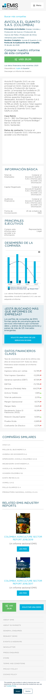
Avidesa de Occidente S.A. (14, 454)
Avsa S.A (6, 445)
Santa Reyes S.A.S (10, 478)
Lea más (23, 549)
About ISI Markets (12, 625)
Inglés (18, 68)
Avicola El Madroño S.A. (14, 468)
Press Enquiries (11, 652)
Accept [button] (18, 691)
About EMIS (8, 620)
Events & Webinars (12, 642)
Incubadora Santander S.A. (15, 464)
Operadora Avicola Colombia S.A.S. (19, 459)
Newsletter (9, 647)
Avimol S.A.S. (8, 483)
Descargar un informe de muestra (17, 71)
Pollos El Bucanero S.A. (14, 449)
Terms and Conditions (14, 663)
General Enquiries (12, 631)
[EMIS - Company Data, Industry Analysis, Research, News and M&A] (10, 6)
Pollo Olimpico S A (11, 487)
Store (6, 658)
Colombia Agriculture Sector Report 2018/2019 (23, 538)
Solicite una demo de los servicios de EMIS (23, 339)
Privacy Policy (10, 669)
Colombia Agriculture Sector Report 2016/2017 (23, 582)
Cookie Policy (10, 674)
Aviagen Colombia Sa (12, 473)
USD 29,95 (24, 59)
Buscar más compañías (15, 17)
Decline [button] (27, 691)
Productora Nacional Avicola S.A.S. (20, 492)
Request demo (10, 636)
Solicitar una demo (31, 607)
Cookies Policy (11, 686)
